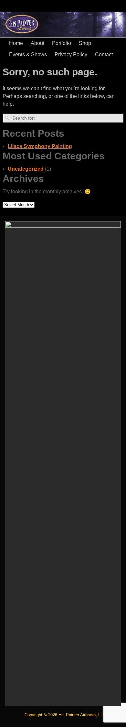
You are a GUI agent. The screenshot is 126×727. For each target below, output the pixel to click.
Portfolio (61, 43)
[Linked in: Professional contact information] (94, 3)
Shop (85, 43)
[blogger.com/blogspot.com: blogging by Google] (107, 3)
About (37, 43)
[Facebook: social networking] (68, 3)
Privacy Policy (71, 54)
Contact (104, 54)
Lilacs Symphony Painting (40, 146)
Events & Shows (28, 54)
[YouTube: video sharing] (81, 3)
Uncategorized (26, 169)
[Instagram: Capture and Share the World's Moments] (120, 3)
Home (16, 43)
